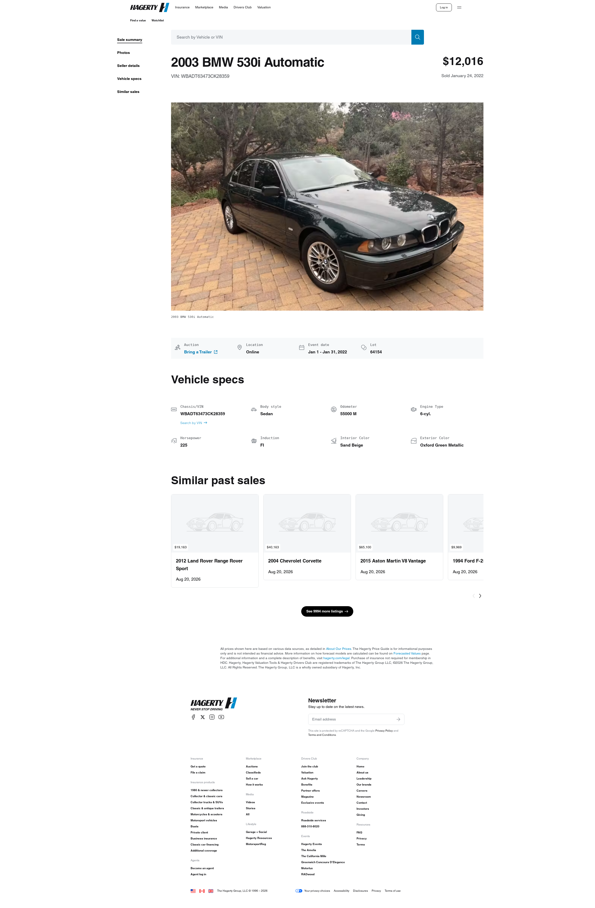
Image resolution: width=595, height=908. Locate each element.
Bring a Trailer (198, 352)
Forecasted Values (407, 653)
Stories (250, 808)
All (247, 814)
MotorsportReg (256, 843)
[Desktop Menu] (459, 7)
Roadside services (313, 820)
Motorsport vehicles (204, 820)
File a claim (198, 772)
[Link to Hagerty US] (193, 890)
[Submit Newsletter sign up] (398, 719)
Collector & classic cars (206, 796)
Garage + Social (256, 831)
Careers (362, 790)
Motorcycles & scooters (206, 814)
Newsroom (364, 796)
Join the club (309, 766)
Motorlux (307, 868)
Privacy (362, 838)
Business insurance (204, 838)
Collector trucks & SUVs (207, 802)
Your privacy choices (317, 890)
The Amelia (308, 850)
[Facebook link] (193, 717)
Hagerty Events (311, 843)
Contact (362, 802)
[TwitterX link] (202, 717)
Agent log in (198, 874)
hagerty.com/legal (336, 658)
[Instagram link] (212, 717)
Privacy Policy (384, 730)
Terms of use (393, 890)
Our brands (364, 784)
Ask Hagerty (309, 778)
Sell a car (252, 778)
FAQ (359, 832)
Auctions (252, 766)
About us (362, 772)
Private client (199, 832)
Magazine (307, 796)
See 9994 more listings (324, 611)
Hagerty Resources (259, 837)
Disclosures (360, 890)
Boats (194, 826)
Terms (361, 844)
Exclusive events (312, 802)
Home (360, 766)
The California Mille (313, 856)
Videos (250, 802)
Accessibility (341, 890)
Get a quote (198, 766)
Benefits (306, 784)
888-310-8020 (310, 826)
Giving (361, 814)
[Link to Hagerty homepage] (214, 704)
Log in (444, 7)
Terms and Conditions (322, 734)
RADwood (307, 874)
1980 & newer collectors (207, 790)
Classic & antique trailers (207, 808)
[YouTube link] (221, 717)
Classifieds (253, 772)
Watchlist (158, 20)
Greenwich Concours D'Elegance (323, 862)
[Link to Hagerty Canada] (202, 890)
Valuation (307, 772)
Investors (363, 808)
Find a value (138, 20)
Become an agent (202, 868)
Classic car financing (204, 844)
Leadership (364, 778)
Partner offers (310, 790)
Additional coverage (204, 850)
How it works (254, 784)
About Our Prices (338, 649)
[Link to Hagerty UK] (210, 890)
